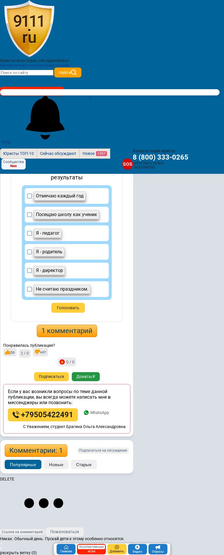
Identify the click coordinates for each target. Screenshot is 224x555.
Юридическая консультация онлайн (34, 65)
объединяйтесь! (54, 60)
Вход (6, 141)
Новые (56, 464)
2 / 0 (25, 353)
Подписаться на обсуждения (103, 450)
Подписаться (51, 376)
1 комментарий (66, 331)
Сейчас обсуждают (58, 153)
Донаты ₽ (85, 376)
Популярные (23, 464)
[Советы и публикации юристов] (29, 28)
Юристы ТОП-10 (18, 153)
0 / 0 (70, 362)
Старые (84, 464)
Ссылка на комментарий (22, 532)
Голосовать (68, 307)
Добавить (117, 551)
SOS (127, 164)
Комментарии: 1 (36, 450)
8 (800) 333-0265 (160, 157)
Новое (94, 153)
